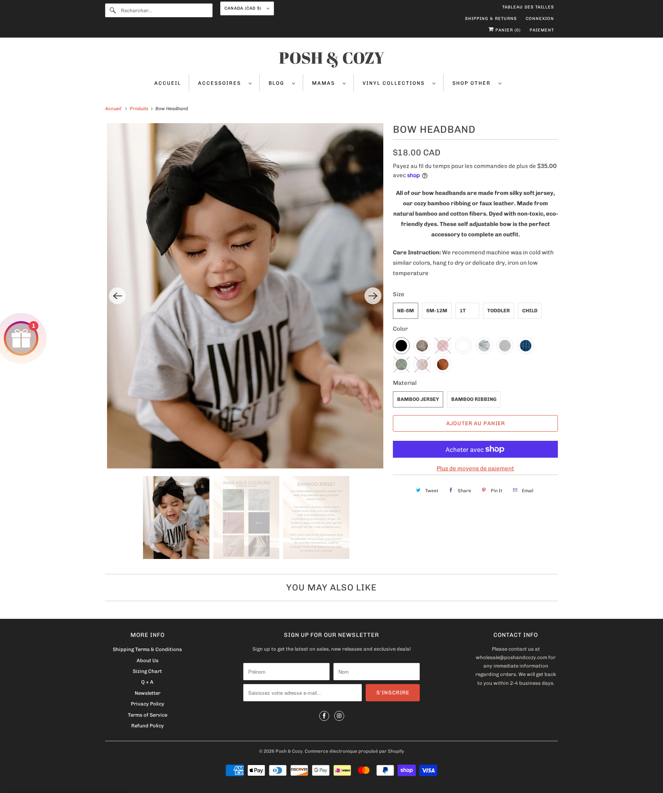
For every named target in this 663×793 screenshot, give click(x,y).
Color (400, 328)
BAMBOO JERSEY (418, 399)
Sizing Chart (147, 671)
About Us (147, 660)
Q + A (147, 682)
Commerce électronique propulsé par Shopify (354, 751)
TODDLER (498, 310)
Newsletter (147, 693)
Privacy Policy (147, 704)
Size (398, 294)
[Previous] (117, 295)
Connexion (540, 18)
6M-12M (436, 310)
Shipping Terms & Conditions (147, 649)
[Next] (372, 295)
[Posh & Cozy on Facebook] (324, 716)
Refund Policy (147, 726)
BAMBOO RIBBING (473, 399)
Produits (139, 108)
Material (405, 382)
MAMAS (325, 83)
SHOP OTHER (473, 83)
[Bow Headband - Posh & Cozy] (245, 295)
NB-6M (405, 310)
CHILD (530, 310)
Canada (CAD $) (243, 8)
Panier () (507, 30)
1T (463, 310)
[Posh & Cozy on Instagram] (339, 716)
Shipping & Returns (491, 18)
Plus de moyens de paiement (475, 468)
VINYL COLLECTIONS (396, 83)
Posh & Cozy (288, 751)
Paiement (541, 30)
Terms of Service (147, 715)
